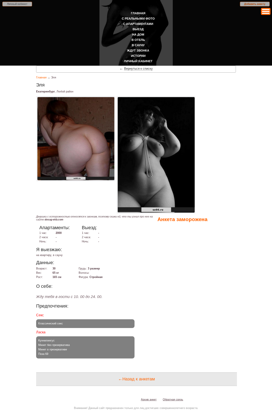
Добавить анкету (254, 4)
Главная (138, 13)
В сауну (138, 45)
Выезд (138, 29)
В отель (138, 40)
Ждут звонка (138, 50)
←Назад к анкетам (136, 379)
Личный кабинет (17, 4)
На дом (138, 34)
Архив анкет (149, 399)
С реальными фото (138, 18)
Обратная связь (173, 399)
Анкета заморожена (182, 219)
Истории (138, 56)
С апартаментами (138, 24)
